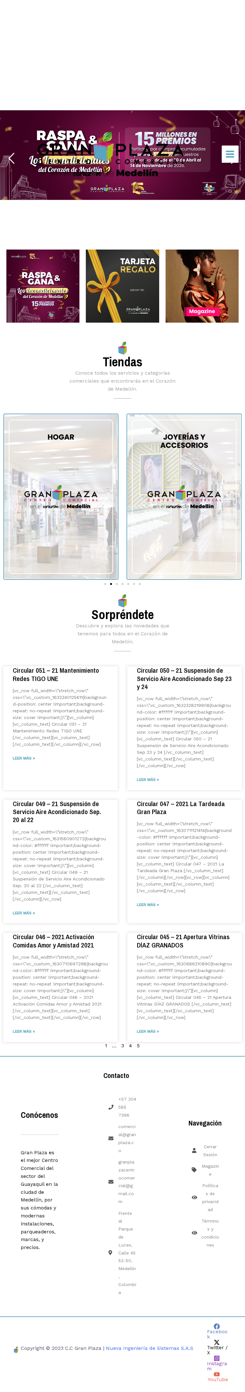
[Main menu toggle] (230, 154)
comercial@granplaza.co (127, 1138)
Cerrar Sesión (210, 1150)
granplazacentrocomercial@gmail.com (126, 1181)
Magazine (210, 1170)
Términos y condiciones (210, 1232)
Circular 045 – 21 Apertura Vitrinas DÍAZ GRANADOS (183, 940)
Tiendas (122, 361)
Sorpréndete (123, 614)
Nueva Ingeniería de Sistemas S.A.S (149, 1348)
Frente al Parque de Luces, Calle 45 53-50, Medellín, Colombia (127, 1253)
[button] (7, 494)
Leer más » (24, 758)
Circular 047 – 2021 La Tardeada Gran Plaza (181, 807)
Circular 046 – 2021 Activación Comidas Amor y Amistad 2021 (53, 940)
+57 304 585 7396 (127, 1107)
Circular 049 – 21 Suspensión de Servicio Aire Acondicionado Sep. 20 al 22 (57, 811)
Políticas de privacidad (210, 1197)
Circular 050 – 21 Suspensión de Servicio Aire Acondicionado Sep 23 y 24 (184, 678)
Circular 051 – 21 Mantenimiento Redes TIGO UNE (56, 674)
